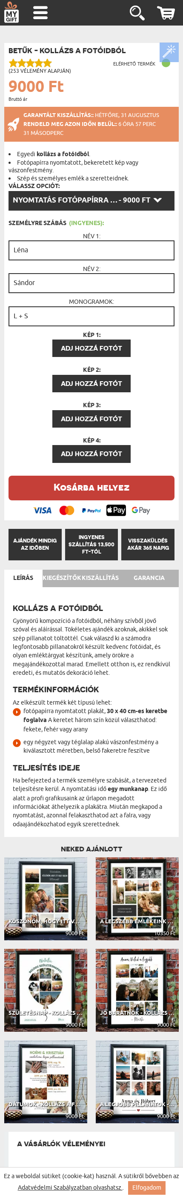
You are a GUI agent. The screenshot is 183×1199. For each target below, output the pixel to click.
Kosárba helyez (91, 487)
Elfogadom (146, 1187)
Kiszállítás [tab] (100, 578)
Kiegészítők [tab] (62, 578)
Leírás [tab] (23, 578)
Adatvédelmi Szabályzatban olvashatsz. (70, 1187)
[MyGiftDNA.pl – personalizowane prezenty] (11, 11)
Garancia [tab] (149, 578)
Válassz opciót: (34, 186)
